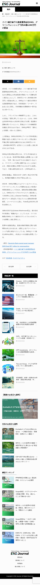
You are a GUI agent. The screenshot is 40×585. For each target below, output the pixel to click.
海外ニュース (11, 68)
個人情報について (20, 566)
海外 (8, 9)
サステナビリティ (15, 72)
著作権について (19, 560)
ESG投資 (7, 72)
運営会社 (20, 557)
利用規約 (20, 563)
